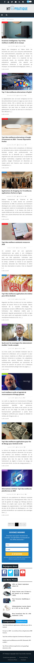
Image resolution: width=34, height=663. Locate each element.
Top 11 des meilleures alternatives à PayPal (17, 92)
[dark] (29, 1)
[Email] (16, 2)
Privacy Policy (23, 657)
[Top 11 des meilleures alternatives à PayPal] (17, 81)
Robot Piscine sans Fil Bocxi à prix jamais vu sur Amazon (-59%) (21, 593)
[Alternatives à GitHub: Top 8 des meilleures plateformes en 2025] (17, 478)
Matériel (4, 22)
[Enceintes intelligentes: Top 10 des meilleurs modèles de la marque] (17, 30)
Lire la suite (5, 69)
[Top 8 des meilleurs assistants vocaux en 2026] (17, 231)
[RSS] (19, 2)
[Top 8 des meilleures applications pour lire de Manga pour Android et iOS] (17, 430)
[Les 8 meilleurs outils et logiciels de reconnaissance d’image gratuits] (17, 381)
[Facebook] (5, 2)
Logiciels (5, 374)
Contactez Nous (12, 659)
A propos (23, 659)
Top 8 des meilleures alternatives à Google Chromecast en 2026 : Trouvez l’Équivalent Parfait (16, 139)
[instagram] (23, 2)
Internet (4, 73)
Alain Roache (20, 46)
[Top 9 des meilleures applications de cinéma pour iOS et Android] (17, 283)
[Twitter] (12, 2)
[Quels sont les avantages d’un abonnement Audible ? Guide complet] (17, 332)
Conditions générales (9, 657)
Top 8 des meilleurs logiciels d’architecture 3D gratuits (17, 636)
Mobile (4, 172)
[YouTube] (8, 2)
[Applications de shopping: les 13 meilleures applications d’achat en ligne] (17, 180)
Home (3, 19)
